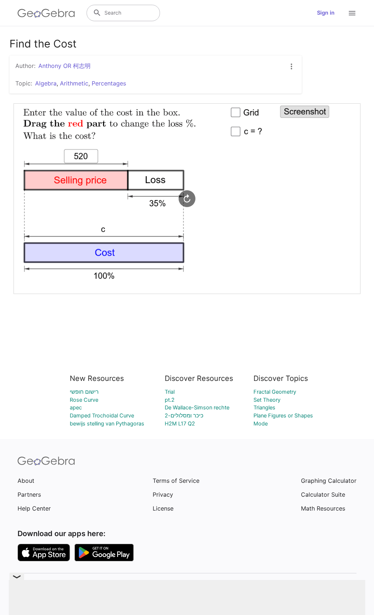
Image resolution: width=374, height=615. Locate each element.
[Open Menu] (352, 13)
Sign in (326, 12)
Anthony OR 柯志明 (64, 65)
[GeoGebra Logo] (46, 13)
